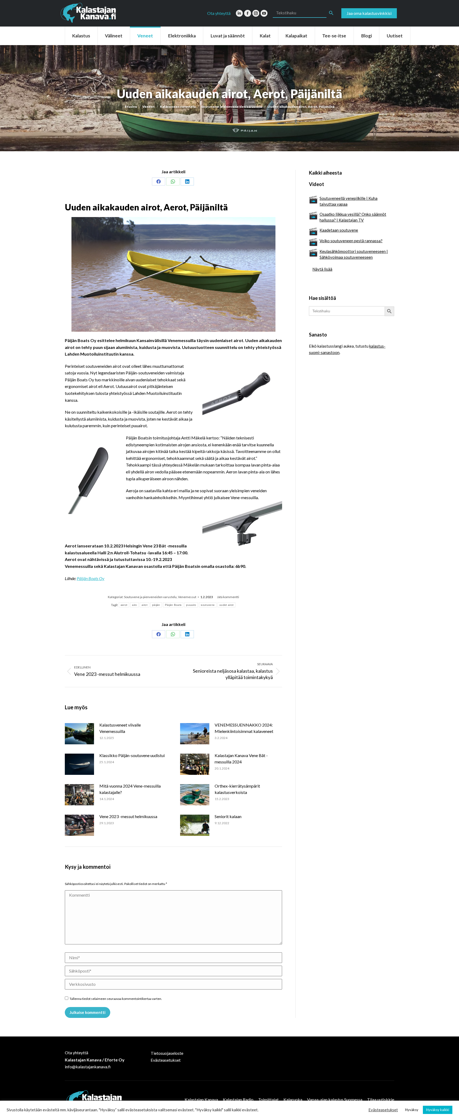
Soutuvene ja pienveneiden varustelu (150, 597)
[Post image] (79, 733)
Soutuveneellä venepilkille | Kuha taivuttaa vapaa (348, 201)
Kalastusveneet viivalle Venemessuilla (120, 728)
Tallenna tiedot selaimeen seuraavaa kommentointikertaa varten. (116, 999)
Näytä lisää (322, 269)
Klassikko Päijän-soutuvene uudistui (132, 755)
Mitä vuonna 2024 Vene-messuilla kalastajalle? (130, 789)
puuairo (191, 604)
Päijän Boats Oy (90, 578)
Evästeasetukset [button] (383, 1110)
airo (134, 604)
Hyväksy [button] (411, 1110)
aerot (124, 604)
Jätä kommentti (228, 597)
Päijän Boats (173, 604)
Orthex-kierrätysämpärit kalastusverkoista (237, 789)
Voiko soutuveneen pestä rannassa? (351, 240)
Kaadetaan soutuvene (339, 230)
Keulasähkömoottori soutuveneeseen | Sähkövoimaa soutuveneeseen (354, 254)
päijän (156, 604)
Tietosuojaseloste (167, 1053)
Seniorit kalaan (228, 816)
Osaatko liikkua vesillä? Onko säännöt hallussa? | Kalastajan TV (353, 217)
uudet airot (226, 604)
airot (144, 604)
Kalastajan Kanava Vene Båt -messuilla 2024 (241, 758)
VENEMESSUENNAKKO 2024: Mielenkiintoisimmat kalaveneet (244, 728)
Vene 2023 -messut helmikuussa (128, 816)
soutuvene (208, 604)
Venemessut (187, 597)
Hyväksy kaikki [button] (437, 1110)
